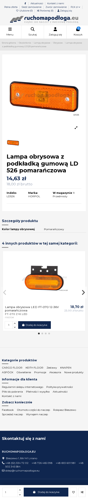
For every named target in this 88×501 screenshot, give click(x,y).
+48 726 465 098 (42, 462)
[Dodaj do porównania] (81, 492)
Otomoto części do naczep (33, 409)
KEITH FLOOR (34, 367)
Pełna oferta (11, 7)
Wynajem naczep (37, 414)
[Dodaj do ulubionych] (73, 492)
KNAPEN (65, 367)
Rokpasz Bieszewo (64, 409)
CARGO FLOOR (12, 367)
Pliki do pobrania (12, 391)
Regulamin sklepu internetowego (22, 386)
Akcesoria (55, 372)
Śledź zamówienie (32, 7)
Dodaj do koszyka (48, 492)
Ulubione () (26, 10)
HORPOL (34, 196)
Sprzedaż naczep (12, 414)
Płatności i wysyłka (38, 391)
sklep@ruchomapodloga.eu (22, 470)
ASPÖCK (7, 372)
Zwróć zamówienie (56, 7)
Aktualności (37, 3)
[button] (39, 333)
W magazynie (62, 192)
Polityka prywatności (59, 386)
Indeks (11, 192)
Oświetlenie (23, 372)
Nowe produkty (74, 372)
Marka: (33, 192)
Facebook (8, 409)
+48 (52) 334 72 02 (16, 462)
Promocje (40, 372)
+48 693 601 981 (65, 462)
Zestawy (52, 367)
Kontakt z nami (55, 3)
